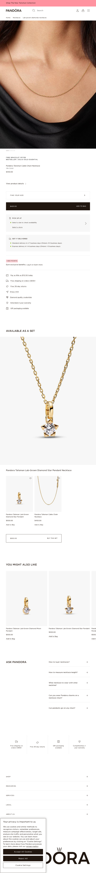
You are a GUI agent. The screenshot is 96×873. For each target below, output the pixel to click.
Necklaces (16, 18)
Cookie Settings (23, 865)
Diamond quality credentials (21, 297)
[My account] (77, 10)
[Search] (33, 10)
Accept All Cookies (23, 852)
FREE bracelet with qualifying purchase (23, 3)
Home (8, 18)
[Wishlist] (30, 478)
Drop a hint (14, 292)
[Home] (14, 10)
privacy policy (32, 846)
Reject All (23, 858)
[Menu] (88, 10)
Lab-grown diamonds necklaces (34, 18)
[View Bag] (83, 10)
